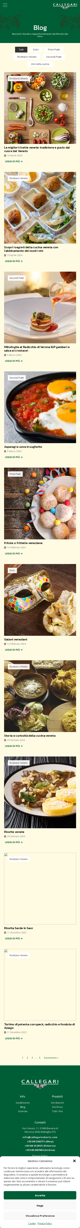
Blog (22, 1107)
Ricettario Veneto (27, 56)
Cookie (32, 1223)
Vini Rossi (57, 1107)
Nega (40, 1205)
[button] (74, 1161)
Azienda (22, 1111)
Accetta (40, 1195)
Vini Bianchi (57, 1102)
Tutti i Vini (57, 1111)
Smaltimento (23, 1102)
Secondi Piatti (53, 56)
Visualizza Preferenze (40, 1216)
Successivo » (51, 1057)
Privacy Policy (45, 1223)
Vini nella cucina (40, 64)
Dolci (36, 49)
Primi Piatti (54, 49)
